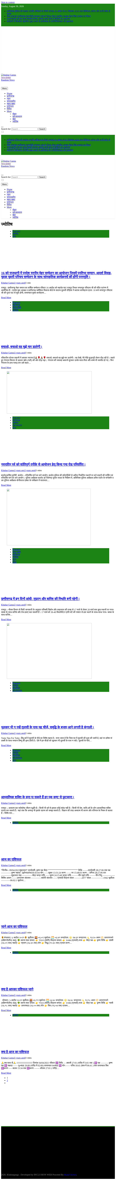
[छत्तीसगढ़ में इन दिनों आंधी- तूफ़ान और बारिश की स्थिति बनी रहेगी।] (49, 544)
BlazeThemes (70, 1174)
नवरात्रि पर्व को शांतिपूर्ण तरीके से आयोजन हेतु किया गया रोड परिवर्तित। (43, 464)
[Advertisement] (58, 52)
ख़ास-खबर (11, 103)
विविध (9, 109)
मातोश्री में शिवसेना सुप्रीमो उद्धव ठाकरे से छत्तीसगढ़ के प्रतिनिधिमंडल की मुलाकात (40, 21)
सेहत (14, 114)
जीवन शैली (16, 307)
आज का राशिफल (11, 859)
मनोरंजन (10, 106)
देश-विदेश (16, 688)
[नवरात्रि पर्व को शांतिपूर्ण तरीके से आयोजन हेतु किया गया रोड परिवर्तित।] (49, 413)
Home (9, 93)
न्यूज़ (8, 98)
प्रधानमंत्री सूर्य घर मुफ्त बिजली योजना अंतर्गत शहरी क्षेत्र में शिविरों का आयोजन (38, 19)
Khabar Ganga (7, 283)
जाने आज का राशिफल (14, 926)
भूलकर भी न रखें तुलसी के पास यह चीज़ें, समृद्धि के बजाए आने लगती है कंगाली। (47, 727)
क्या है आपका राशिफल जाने (17, 989)
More (9, 111)
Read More (6, 297)
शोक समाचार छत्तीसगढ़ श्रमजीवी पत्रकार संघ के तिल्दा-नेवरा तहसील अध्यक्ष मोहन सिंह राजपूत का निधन (49, 16)
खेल (14, 119)
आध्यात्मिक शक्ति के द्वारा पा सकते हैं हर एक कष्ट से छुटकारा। (37, 797)
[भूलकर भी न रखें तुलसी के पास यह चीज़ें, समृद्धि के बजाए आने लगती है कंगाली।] (49, 678)
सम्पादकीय (11, 101)
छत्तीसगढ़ (10, 96)
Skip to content (8, 2)
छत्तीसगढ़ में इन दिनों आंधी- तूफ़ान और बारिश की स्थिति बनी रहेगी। (40, 599)
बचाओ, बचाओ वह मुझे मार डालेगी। (21, 347)
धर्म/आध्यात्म (17, 116)
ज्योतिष (15, 121)
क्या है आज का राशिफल (15, 1052)
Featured (16, 231)
